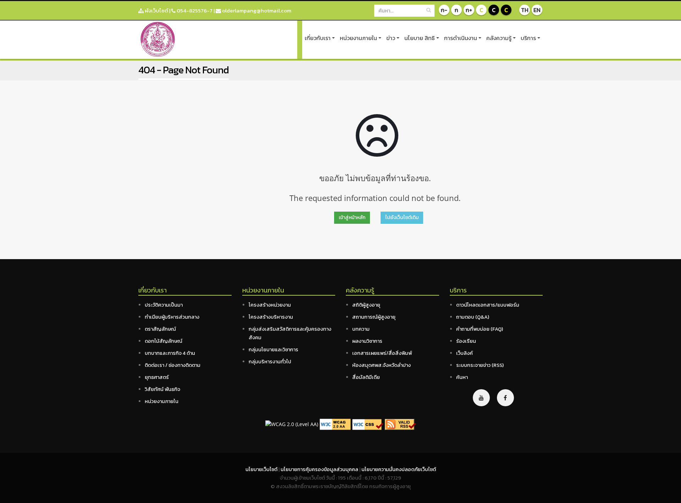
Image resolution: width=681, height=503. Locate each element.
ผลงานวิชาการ (367, 341)
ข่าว (390, 38)
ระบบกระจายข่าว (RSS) (480, 365)
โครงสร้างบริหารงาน (271, 317)
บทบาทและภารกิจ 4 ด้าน (170, 353)
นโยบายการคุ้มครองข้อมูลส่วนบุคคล (320, 469)
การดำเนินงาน (460, 38)
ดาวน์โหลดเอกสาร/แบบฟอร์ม (487, 305)
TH (524, 10)
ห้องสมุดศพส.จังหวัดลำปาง (381, 365)
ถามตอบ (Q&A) (472, 317)
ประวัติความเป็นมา (164, 305)
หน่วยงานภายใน (358, 38)
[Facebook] (505, 397)
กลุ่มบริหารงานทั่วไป (270, 361)
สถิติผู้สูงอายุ (366, 305)
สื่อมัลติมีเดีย (366, 377)
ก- (444, 10)
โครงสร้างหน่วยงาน (270, 305)
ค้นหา (462, 377)
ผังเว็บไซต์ (156, 10)
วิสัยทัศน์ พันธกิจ (162, 389)
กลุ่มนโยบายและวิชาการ (273, 349)
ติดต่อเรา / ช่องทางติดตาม (172, 365)
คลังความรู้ (498, 38)
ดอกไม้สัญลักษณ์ (163, 341)
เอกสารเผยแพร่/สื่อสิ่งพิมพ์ (382, 353)
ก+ (469, 10)
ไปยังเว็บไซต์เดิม (402, 217)
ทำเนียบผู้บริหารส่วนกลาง (172, 317)
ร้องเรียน (466, 341)
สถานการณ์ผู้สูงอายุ (373, 317)
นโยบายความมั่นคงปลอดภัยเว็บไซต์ (398, 469)
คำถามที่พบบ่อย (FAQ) (479, 329)
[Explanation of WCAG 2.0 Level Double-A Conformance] (335, 423)
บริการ (528, 38)
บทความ (361, 329)
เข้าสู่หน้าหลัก (352, 217)
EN (537, 10)
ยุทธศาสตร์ (157, 377)
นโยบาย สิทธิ (419, 38)
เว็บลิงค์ (464, 353)
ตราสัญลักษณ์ (160, 329)
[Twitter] (481, 397)
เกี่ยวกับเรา (318, 38)
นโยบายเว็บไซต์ (261, 469)
